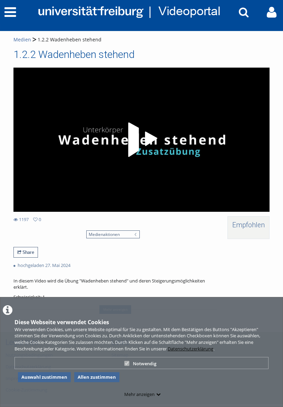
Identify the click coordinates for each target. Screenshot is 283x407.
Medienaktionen (104, 234)
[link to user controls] (272, 12)
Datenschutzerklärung (190, 349)
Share (27, 252)
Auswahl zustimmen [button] (44, 377)
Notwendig (144, 363)
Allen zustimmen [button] (97, 377)
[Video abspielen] (141, 139)
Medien (22, 39)
